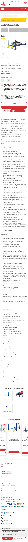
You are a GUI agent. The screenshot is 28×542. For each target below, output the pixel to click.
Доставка (3, 490)
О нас (2, 492)
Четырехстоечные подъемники (8, 485)
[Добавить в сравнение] (7, 110)
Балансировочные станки (7, 478)
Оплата (13, 89)
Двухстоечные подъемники (7, 483)
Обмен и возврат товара (19, 490)
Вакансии (16, 488)
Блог (15, 492)
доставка (12, 84)
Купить (14, 107)
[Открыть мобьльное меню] (2, 9)
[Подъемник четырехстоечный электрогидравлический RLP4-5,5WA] (14, 428)
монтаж (12, 95)
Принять (7, 538)
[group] (16, 44)
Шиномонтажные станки (6, 476)
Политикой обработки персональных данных (13, 530)
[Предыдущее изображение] (23, 429)
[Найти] (21, 9)
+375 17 (7, 515)
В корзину (14, 103)
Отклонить (20, 538)
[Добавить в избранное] (4, 110)
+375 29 (10, 512)
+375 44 (15, 1)
